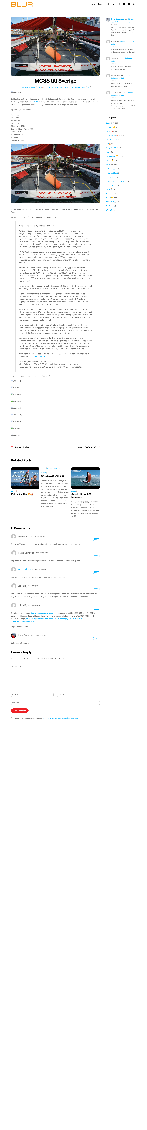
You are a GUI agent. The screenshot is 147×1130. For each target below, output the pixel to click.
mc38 (69, 87)
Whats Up (109, 210)
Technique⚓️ (111, 202)
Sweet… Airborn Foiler (52, 475)
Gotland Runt (113, 173)
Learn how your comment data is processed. (60, 718)
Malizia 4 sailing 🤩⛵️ (22, 494)
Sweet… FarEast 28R (86, 447)
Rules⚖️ (109, 193)
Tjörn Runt (112, 185)
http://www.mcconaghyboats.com (43, 613)
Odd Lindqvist (24, 569)
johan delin (50, 87)
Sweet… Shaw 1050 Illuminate (81, 495)
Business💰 (110, 127)
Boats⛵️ (41, 87)
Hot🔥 (108, 144)
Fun (113, 4)
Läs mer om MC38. (37, 356)
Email (61, 695)
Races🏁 (109, 164)
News (108, 152)
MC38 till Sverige (55, 81)
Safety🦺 (109, 197)
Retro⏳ (109, 189)
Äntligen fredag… (23, 447)
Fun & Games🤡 (112, 135)
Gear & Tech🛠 (111, 139)
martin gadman (60, 87)
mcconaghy (76, 87)
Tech (107, 4)
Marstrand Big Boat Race (117, 181)
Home (92, 4)
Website (15, 703)
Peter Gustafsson (27, 87)
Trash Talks (110, 206)
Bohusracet (112, 169)
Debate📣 (110, 131)
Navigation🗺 (111, 148)
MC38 (36, 102)
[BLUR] (22, 5)
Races (100, 4)
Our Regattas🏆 (112, 156)
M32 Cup (111, 177)
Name (15, 695)
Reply (96, 539)
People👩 (110, 160)
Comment (16, 667)
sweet (83, 87)
